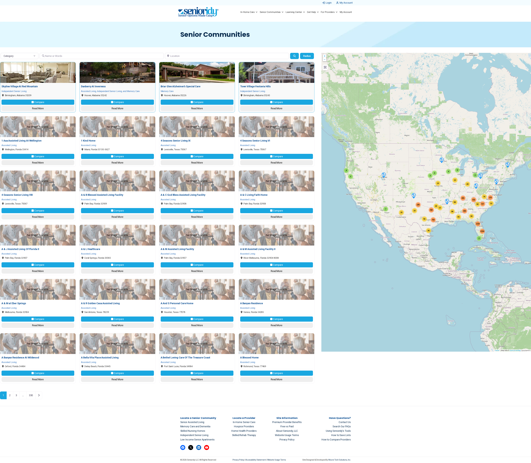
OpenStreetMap (515, 350)
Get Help (311, 12)
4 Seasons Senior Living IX (175, 141)
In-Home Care (247, 12)
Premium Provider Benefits (287, 422)
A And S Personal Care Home (177, 303)
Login (329, 2)
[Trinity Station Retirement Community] (476, 185)
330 (31, 395)
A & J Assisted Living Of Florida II (20, 249)
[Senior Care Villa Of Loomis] (480, 176)
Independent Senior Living (194, 435)
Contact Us (345, 422)
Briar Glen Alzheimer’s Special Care (181, 86)
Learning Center (294, 12)
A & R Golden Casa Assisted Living (100, 303)
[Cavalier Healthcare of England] (446, 201)
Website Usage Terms (287, 435)
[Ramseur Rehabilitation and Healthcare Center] (441, 160)
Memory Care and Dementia (195, 426)
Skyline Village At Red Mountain (20, 86)
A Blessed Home (249, 357)
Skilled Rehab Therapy (244, 435)
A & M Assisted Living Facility (177, 249)
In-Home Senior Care (244, 422)
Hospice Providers (244, 426)
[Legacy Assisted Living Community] (413, 195)
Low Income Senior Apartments (197, 439)
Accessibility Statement (255, 460)
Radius (307, 56)
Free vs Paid (287, 426)
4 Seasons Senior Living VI (255, 141)
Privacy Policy (287, 439)
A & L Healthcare (90, 249)
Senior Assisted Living (192, 422)
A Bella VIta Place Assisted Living (100, 357)
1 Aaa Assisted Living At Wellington (21, 141)
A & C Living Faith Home (253, 195)
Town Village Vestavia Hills (255, 86)
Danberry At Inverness (93, 86)
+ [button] (324, 56)
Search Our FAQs (342, 426)
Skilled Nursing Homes (192, 430)
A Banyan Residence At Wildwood (20, 357)
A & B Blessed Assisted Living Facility (102, 195)
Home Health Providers (244, 430)
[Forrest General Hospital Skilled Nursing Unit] (507, 164)
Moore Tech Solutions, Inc (339, 460)
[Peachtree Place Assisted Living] (383, 175)
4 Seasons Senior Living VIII (17, 195)
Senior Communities (270, 12)
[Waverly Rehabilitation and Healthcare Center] (496, 181)
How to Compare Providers (336, 439)
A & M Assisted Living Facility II (257, 249)
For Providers (328, 12)
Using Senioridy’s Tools (338, 430)
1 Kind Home (88, 141)
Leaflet (497, 350)
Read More (38, 108)
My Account (346, 2)
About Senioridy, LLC (287, 430)
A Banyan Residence (251, 303)
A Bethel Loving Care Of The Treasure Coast (185, 357)
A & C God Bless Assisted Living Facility (183, 195)
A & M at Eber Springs (14, 303)
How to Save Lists (341, 435)
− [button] (324, 59)
